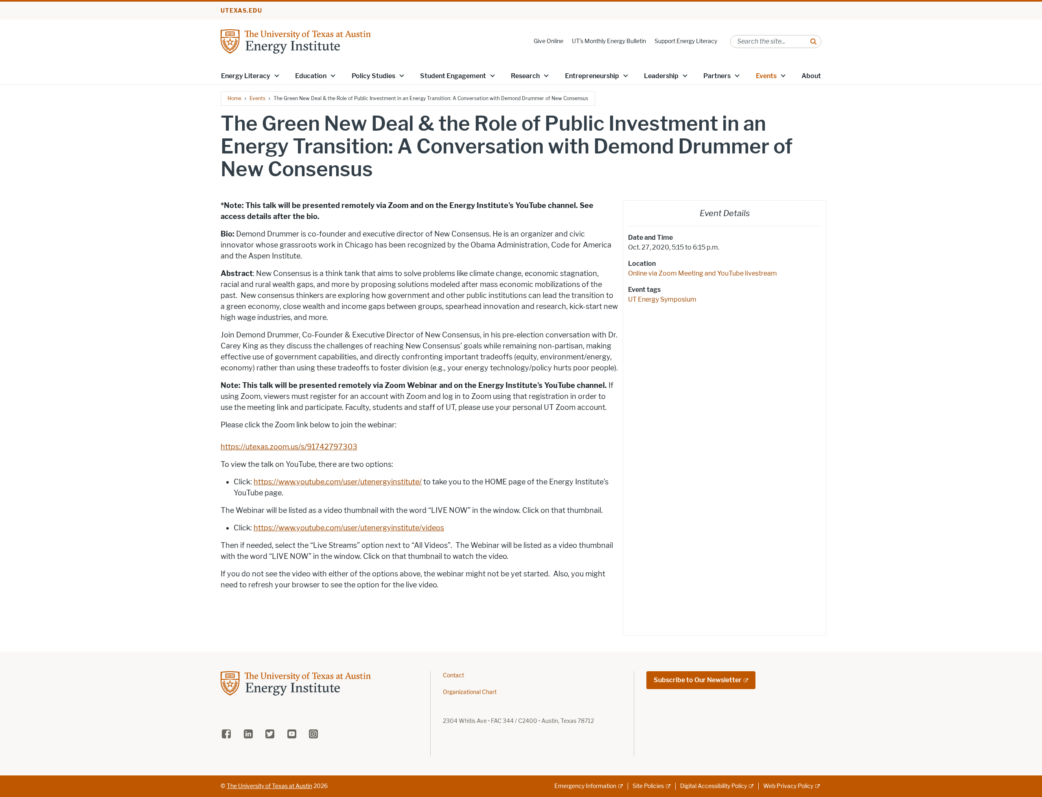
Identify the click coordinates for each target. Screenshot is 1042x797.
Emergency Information (585, 786)
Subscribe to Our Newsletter (698, 680)
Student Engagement (453, 76)
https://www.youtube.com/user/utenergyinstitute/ (338, 481)
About (811, 76)
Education (310, 76)
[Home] (296, 41)
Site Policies (648, 786)
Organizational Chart (470, 692)
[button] (277, 75)
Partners (717, 76)
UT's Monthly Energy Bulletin (609, 41)
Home (234, 98)
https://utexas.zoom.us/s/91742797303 (289, 446)
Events (766, 76)
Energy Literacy (245, 76)
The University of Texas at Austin (269, 786)
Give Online (548, 41)
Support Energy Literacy (686, 41)
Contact (453, 675)
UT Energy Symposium (662, 299)
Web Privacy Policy (788, 786)
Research (525, 76)
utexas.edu (241, 10)
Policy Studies (373, 76)
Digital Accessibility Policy (713, 786)
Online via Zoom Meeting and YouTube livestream (702, 273)
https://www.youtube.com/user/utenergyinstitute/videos (349, 527)
